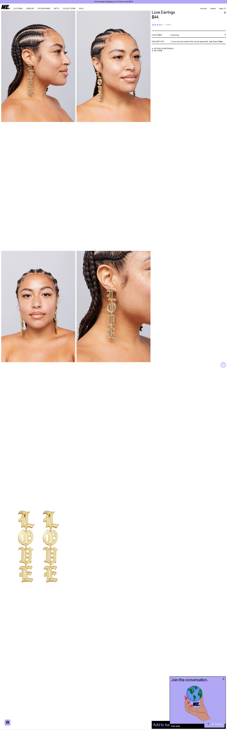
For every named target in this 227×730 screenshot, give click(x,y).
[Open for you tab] (7, 722)
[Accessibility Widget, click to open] (223, 365)
